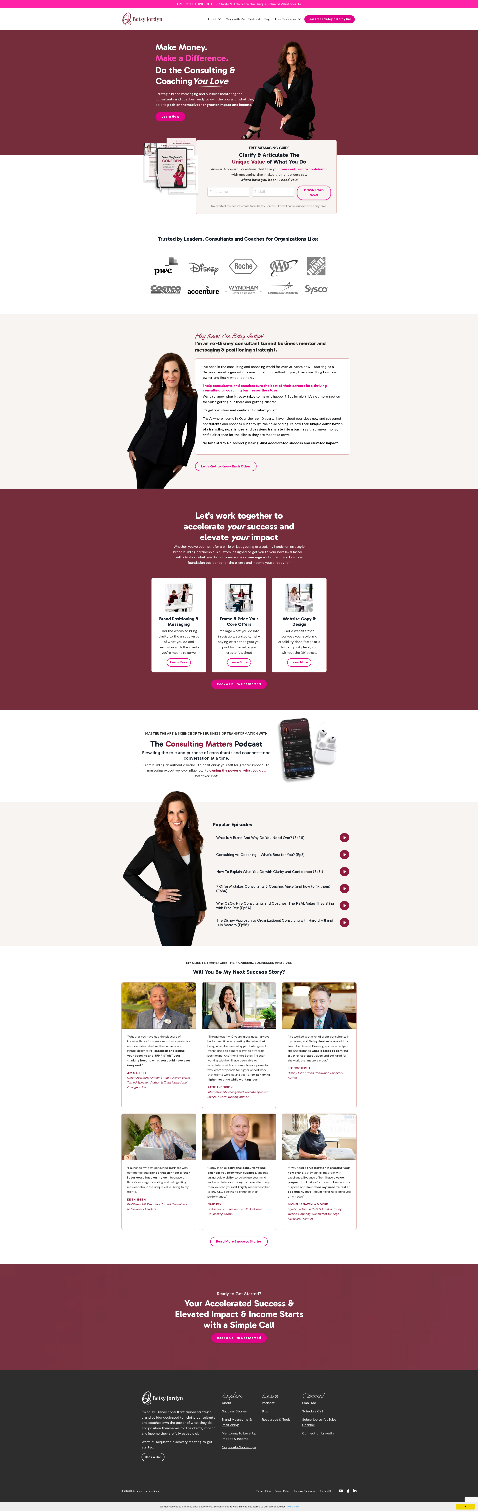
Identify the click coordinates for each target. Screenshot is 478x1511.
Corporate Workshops (239, 1447)
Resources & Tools (276, 1419)
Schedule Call (312, 1411)
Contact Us (326, 1491)
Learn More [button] (178, 662)
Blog (267, 19)
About (227, 1403)
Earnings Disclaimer (305, 1491)
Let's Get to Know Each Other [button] (226, 466)
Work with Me (235, 19)
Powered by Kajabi (345, 1501)
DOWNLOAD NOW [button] (314, 193)
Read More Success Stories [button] (239, 1241)
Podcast (254, 19)
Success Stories (234, 1411)
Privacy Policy (282, 1491)
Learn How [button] (170, 116)
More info (293, 1506)
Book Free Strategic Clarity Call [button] (329, 19)
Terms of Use (263, 1491)
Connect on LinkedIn (318, 1433)
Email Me (309, 1403)
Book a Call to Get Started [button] (239, 684)
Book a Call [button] (153, 1457)
